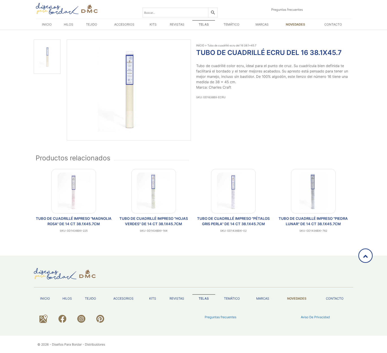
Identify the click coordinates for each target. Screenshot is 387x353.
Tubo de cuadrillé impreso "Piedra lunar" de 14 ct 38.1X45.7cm (233, 221)
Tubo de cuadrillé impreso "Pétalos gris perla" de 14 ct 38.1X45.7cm (153, 221)
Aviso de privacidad (315, 317)
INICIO (200, 45)
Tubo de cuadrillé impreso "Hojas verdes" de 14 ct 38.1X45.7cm (73, 221)
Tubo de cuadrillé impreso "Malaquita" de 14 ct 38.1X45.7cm (313, 221)
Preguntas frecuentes (287, 9)
